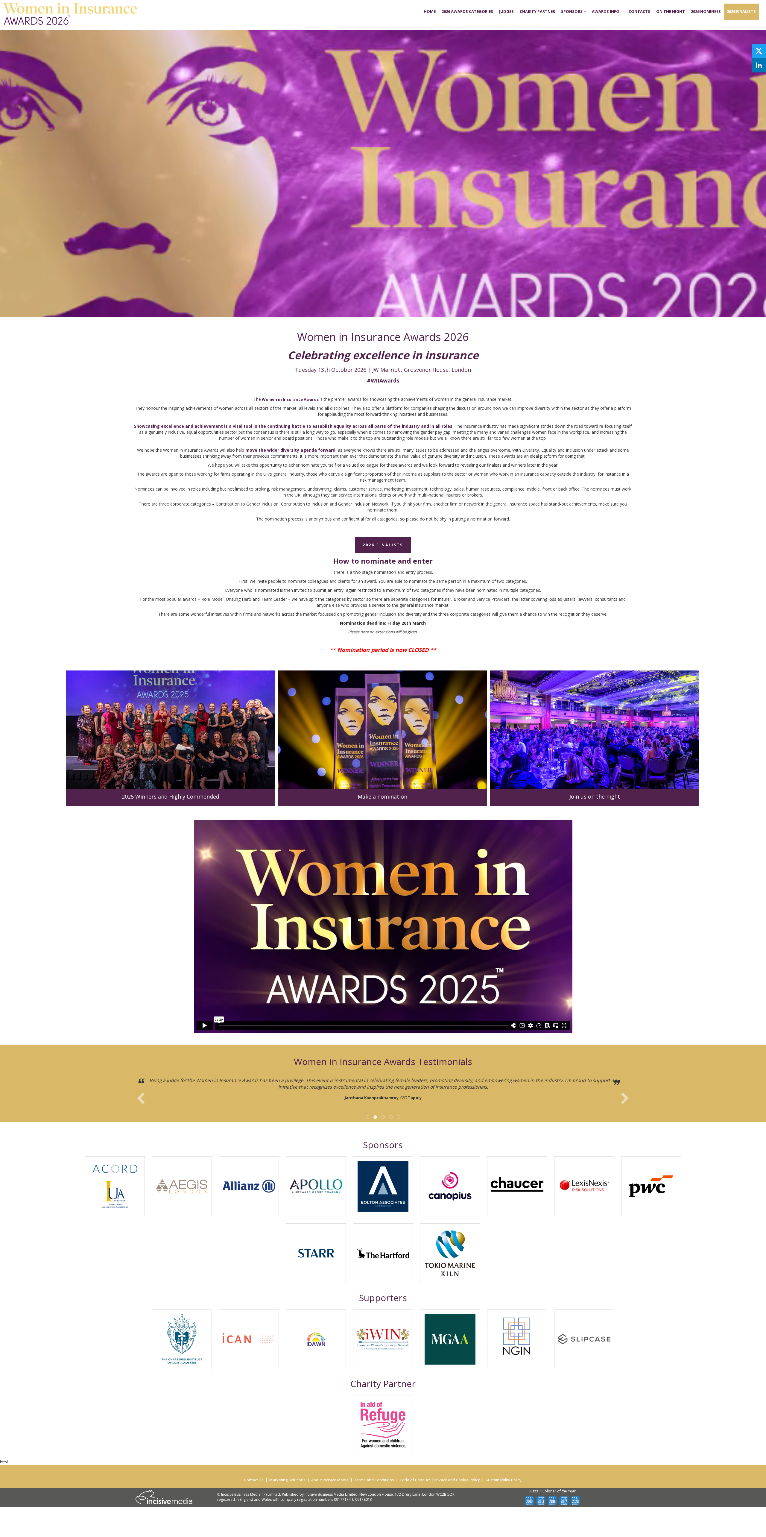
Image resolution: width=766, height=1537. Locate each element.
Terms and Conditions (374, 1480)
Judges (506, 11)
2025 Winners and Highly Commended (170, 796)
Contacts (639, 11)
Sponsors (572, 11)
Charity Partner (537, 11)
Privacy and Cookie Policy (457, 1480)
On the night (670, 11)
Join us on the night (594, 796)
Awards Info (606, 11)
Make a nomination (382, 796)
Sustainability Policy (504, 1480)
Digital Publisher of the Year (552, 1491)
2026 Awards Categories (467, 11)
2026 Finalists (741, 11)
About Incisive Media (330, 1480)
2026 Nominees (706, 11)
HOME (430, 11)
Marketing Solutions (287, 1480)
